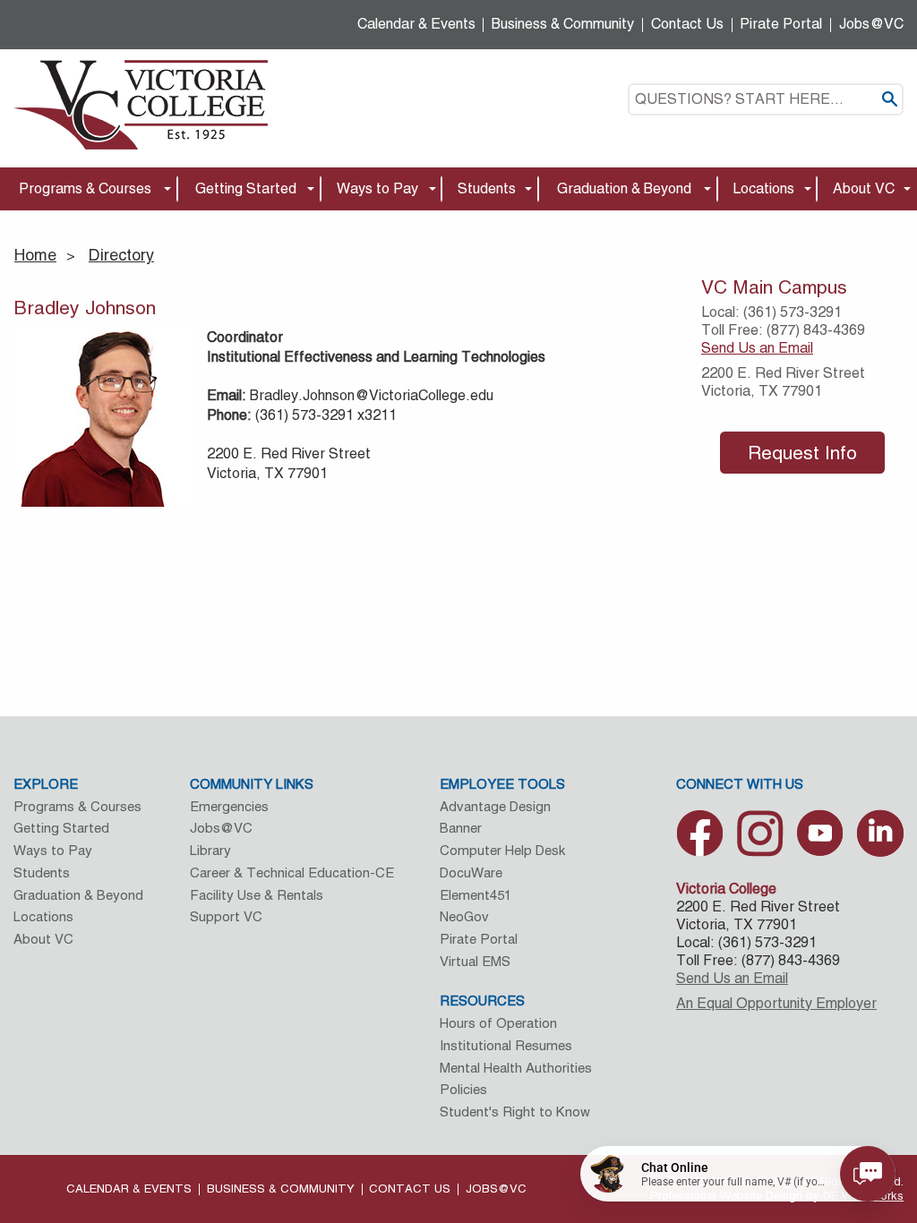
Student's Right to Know (515, 1111)
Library (210, 850)
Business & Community (563, 23)
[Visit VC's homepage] (140, 103)
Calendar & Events (416, 23)
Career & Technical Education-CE (292, 872)
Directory (121, 254)
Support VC (226, 916)
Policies (463, 1089)
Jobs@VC (871, 23)
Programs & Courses (85, 188)
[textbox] (766, 99)
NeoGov (464, 916)
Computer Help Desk (502, 850)
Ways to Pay (377, 188)
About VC (864, 188)
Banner (461, 827)
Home (35, 254)
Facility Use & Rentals (256, 894)
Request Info (802, 452)
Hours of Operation (498, 1023)
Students (487, 188)
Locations (763, 188)
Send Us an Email (757, 347)
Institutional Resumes (506, 1045)
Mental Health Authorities (516, 1067)
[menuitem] (88, 189)
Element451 (475, 894)
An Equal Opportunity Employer (776, 1003)
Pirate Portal (781, 23)
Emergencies (229, 806)
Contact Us (687, 23)
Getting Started (245, 188)
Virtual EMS (475, 961)
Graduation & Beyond (624, 188)
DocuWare (471, 872)
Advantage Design (495, 806)
